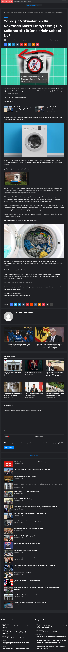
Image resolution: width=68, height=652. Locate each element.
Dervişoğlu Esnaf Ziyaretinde (23, 573)
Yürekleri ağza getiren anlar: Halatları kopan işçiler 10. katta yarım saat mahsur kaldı (35, 1)
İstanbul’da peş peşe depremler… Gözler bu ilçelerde (30, 602)
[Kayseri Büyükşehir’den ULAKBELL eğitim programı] (39, 109)
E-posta (6, 436)
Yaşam (12, 12)
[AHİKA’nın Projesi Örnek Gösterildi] (8, 560)
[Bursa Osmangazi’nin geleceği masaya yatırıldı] (34, 387)
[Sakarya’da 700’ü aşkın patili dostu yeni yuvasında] (13, 387)
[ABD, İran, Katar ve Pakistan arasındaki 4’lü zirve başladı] (8, 464)
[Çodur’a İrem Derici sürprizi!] (34, 365)
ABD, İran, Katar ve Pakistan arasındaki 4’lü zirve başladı (31, 462)
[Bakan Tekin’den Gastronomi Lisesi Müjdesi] (8, 545)
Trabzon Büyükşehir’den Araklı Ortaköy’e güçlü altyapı (55, 394)
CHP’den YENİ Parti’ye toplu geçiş (24, 499)
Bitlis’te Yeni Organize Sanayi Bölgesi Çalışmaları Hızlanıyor (32, 469)
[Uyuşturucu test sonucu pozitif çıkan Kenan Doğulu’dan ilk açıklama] (8, 568)
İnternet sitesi (39, 436)
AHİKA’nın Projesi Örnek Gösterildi (24, 558)
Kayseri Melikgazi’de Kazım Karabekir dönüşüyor (29, 528)
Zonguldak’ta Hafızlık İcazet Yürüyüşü (25, 550)
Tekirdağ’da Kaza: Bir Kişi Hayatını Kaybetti (27, 491)
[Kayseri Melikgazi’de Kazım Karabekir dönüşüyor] (8, 531)
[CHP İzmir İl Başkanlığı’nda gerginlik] (8, 538)
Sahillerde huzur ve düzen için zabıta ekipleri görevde (30, 513)
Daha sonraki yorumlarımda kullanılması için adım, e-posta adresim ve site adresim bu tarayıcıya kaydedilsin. (34, 443)
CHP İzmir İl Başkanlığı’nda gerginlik (25, 536)
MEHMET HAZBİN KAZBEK (13, 40)
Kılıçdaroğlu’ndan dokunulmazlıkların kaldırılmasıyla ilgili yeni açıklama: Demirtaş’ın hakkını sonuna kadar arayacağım (36, 507)
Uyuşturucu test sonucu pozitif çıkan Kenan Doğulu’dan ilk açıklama (34, 565)
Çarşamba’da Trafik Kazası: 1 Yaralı (25, 477)
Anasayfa (7, 12)
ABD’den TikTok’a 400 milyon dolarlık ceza (27, 580)
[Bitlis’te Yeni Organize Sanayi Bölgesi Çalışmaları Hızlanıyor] (8, 471)
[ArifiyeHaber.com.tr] (34, 5)
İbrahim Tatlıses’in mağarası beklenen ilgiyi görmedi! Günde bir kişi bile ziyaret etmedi (54, 374)
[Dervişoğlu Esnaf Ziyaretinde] (8, 575)
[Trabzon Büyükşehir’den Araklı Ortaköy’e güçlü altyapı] (55, 387)
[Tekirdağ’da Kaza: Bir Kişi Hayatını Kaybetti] (8, 494)
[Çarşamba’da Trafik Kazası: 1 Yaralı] (8, 479)
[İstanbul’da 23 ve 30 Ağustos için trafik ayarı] (13, 365)
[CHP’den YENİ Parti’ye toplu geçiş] (8, 501)
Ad (5, 430)
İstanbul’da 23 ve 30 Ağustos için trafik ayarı (12, 373)
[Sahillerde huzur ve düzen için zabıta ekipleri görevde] (8, 109)
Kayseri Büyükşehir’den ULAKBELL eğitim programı (29, 521)
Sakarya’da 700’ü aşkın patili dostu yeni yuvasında (13, 394)
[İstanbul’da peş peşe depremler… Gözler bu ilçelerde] (8, 605)
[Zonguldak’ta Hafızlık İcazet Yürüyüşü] (8, 553)
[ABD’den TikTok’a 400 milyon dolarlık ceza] (8, 582)
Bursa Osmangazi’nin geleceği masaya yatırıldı (34, 394)
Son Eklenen (34, 456)
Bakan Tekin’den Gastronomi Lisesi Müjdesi (27, 543)
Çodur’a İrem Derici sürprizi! (33, 372)
